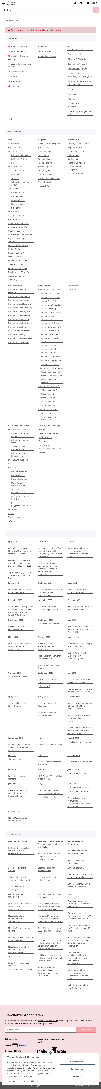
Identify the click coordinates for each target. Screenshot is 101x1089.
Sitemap (71, 99)
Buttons (42, 429)
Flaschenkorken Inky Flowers (20, 311)
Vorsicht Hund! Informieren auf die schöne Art (80, 608)
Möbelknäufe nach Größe (49, 386)
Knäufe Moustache (49, 349)
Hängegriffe (46, 413)
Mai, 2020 (72, 620)
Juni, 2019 (72, 673)
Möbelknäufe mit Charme (80, 773)
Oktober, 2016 (74, 755)
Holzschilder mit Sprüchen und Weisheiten (49, 657)
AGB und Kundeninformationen (77, 47)
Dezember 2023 (15, 600)
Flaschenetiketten (19, 471)
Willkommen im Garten (79, 791)
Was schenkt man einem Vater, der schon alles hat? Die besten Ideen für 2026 (19, 563)
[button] (75, 3)
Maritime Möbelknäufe (49, 623)
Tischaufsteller (45, 437)
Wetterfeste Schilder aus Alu (50, 744)
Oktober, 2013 (14, 811)
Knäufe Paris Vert (48, 352)
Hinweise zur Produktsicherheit (75, 105)
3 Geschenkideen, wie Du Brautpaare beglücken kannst (79, 718)
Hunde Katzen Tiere (76, 151)
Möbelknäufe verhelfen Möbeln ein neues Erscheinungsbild (78, 656)
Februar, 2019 (74, 696)
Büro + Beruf (13, 211)
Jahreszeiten (13, 151)
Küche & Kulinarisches (77, 163)
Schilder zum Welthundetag (80, 761)
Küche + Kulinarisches (18, 245)
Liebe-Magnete (44, 170)
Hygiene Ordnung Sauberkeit (16, 240)
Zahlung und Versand (77, 64)
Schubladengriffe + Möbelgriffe (49, 418)
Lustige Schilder (15, 249)
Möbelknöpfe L (47, 394)
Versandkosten (44, 51)
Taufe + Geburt (18, 170)
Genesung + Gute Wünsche (20, 227)
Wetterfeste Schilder (17, 276)
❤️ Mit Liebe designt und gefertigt (19, 57)
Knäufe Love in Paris (50, 330)
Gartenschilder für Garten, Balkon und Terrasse (79, 681)
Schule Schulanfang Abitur (20, 183)
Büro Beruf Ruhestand (18, 460)
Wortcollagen (14, 279)
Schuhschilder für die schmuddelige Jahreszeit (49, 608)
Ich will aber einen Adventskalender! (16, 628)
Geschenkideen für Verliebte (19, 497)
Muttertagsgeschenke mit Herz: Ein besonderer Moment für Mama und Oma (79, 552)
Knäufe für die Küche (50, 323)
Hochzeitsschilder (19, 479)
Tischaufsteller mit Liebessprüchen (19, 491)
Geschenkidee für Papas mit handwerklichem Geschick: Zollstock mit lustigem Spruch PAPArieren (20, 610)
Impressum (73, 94)
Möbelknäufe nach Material (50, 368)
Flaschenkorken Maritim (18, 319)
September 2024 (45, 583)
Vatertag (15, 178)
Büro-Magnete (44, 147)
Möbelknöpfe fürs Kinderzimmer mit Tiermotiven (46, 646)
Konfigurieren (77, 1069)
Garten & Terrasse (75, 868)
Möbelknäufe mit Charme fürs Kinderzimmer (19, 591)
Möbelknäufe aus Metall (51, 375)
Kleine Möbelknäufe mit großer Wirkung (18, 819)
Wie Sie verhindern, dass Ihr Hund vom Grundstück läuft (80, 591)
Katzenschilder (17, 200)
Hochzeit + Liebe (15, 147)
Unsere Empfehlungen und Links (80, 112)
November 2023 (45, 600)
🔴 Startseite (13, 86)
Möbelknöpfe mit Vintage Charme (49, 666)
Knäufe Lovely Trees (50, 334)
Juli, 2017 (12, 755)
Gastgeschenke (18, 475)
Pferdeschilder (17, 204)
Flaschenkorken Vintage (18, 330)
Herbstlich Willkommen (19, 676)
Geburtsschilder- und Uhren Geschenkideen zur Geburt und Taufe (50, 844)
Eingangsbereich (75, 147)
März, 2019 (43, 696)
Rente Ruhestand (75, 173)
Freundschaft (14, 219)
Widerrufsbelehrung (47, 56)
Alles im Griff (44, 686)
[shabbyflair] (11, 3)
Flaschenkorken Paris (17, 327)
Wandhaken (73, 289)
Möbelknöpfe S (47, 401)
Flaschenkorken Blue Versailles (17, 291)
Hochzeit (12, 467)
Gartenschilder (14, 143)
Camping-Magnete (46, 151)
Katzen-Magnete (45, 166)
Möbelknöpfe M (48, 397)
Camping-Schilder (16, 215)
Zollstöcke (43, 441)
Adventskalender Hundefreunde (18, 448)
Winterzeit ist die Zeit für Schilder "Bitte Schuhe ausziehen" (19, 747)
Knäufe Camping (48, 308)
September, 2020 (45, 620)
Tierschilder (13, 188)
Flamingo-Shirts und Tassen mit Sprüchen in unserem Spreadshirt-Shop (80, 730)
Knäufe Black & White (50, 297)
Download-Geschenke (48, 433)
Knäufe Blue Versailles (51, 305)
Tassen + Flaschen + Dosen (51, 448)
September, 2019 (45, 673)
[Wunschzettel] (81, 3)
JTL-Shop (87, 1085)
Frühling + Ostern (19, 159)
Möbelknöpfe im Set (50, 390)
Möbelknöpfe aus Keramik (48, 381)
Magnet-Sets (43, 186)
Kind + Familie (14, 166)
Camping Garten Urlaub (78, 143)
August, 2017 (73, 738)
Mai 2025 (72, 541)
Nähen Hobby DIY (16, 253)
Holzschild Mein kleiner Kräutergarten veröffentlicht (50, 791)
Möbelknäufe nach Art (47, 409)
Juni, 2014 (42, 783)
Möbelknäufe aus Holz (51, 372)
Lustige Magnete (45, 174)
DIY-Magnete (43, 155)
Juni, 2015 (12, 783)
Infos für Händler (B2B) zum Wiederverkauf (80, 82)
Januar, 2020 (73, 637)
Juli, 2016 (12, 769)
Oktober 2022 (74, 600)
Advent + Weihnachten (21, 155)
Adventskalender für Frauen (20, 434)
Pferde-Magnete (45, 182)
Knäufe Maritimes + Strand (49, 339)
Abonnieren (86, 1029)
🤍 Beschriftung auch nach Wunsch (20, 65)
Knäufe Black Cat (48, 301)
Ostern (11, 513)
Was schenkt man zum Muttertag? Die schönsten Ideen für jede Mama (19, 551)
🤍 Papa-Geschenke (17, 51)
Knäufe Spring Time (50, 364)
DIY (9, 463)
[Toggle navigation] (3, 1)
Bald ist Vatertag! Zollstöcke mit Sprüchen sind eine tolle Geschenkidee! (80, 629)
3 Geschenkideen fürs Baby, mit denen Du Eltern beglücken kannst (80, 706)
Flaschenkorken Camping (19, 296)
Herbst (14, 163)
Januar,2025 (13, 583)
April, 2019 (13, 696)
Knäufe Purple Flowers (51, 356)
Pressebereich (74, 89)
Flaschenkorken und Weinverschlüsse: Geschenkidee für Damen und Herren (79, 802)
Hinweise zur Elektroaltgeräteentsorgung (80, 75)
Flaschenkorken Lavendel (19, 315)
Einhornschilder (16, 759)
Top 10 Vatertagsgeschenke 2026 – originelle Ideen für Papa (20, 575)
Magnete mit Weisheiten (48, 178)
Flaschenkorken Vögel (17, 334)
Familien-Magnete (46, 159)
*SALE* (42, 452)
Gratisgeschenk (74, 54)
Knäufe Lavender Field (51, 327)
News (69, 894)
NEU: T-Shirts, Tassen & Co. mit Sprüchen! (50, 777)
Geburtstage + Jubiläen (18, 223)
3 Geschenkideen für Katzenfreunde (17, 704)
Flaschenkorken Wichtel (18, 342)
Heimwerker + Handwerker (20, 234)
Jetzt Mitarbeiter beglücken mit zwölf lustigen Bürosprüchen (50, 592)
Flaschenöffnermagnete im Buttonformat (50, 763)
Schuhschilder (14, 256)
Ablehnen (77, 1076)
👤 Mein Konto (14, 81)
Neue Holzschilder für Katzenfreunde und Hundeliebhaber (17, 793)
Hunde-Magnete (45, 163)
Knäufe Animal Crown (50, 293)
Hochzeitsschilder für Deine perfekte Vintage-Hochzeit (80, 690)
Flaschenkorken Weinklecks (20, 338)
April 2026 (12, 541)
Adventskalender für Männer (20, 441)
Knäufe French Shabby (51, 312)
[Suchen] (96, 10)
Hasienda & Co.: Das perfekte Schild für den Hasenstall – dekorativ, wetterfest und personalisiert (48, 568)
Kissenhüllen (44, 445)
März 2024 (72, 583)
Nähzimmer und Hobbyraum (75, 168)
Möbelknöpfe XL (48, 405)
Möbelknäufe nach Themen (50, 289)
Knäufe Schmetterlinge (51, 360)
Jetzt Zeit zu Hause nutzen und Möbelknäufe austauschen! (19, 646)
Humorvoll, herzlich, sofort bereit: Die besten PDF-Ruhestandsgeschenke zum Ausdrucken (50, 552)
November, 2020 (15, 620)
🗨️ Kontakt (13, 76)
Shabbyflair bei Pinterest (79, 787)
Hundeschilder (17, 196)
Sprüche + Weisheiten (17, 260)
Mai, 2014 (72, 783)
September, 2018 (15, 738)
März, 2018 (43, 738)
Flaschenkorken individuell (20, 307)
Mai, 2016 (42, 769)
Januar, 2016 (73, 769)
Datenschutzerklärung (77, 69)
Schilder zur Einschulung (80, 742)
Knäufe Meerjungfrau (50, 345)
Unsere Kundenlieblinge (49, 425)
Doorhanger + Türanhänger (20, 272)
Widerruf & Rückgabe (77, 59)
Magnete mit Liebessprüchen (18, 484)
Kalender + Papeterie (17, 841)
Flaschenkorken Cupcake (19, 300)
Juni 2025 (42, 541)
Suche (11, 119)
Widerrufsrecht (44, 46)
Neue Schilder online (48, 797)
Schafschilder (17, 208)
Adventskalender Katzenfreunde (18, 454)
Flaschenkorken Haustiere (19, 304)
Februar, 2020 (44, 637)
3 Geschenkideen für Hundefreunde (47, 714)
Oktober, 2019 (14, 673)
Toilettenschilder (15, 264)
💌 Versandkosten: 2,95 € (19, 71)
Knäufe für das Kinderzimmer (47, 317)
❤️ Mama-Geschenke (17, 46)
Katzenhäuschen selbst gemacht (18, 777)
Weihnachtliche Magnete (49, 143)
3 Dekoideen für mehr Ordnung (47, 704)
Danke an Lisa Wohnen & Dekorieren (49, 681)
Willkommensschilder (17, 268)
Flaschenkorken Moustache (20, 323)
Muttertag (15, 174)
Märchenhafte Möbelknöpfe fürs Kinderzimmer (80, 645)
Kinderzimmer (74, 159)
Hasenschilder (17, 192)
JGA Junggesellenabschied (21, 504)
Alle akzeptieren (77, 1061)
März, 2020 (13, 637)
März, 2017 (43, 755)
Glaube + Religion (16, 231)
